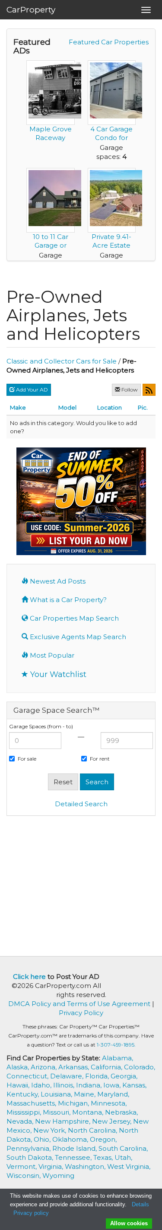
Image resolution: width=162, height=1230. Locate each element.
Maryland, (113, 1094)
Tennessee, (74, 1157)
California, (107, 1067)
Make (18, 407)
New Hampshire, (63, 1121)
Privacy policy (31, 1213)
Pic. (143, 407)
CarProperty (30, 10)
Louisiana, (57, 1094)
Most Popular (51, 655)
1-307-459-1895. (116, 1044)
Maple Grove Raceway (50, 133)
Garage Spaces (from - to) (41, 726)
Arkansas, (74, 1067)
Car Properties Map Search (73, 618)
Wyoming (58, 1175)
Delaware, (67, 1076)
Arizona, (44, 1067)
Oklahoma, (71, 1139)
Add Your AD (31, 389)
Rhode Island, (75, 1148)
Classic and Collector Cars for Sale (61, 361)
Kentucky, (23, 1094)
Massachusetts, (32, 1103)
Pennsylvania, (29, 1148)
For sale (27, 758)
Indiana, (89, 1085)
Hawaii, (18, 1085)
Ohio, (43, 1139)
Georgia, (124, 1076)
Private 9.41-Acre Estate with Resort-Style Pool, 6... (111, 250)
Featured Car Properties (109, 42)
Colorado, (139, 1067)
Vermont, (22, 1166)
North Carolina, (93, 1130)
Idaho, (42, 1085)
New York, (50, 1130)
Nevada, (20, 1121)
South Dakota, (30, 1157)
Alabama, (117, 1058)
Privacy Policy (81, 1013)
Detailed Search (81, 804)
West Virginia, (128, 1166)
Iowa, (112, 1085)
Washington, (86, 1166)
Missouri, (57, 1112)
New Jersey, (112, 1121)
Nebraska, (121, 1112)
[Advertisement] (81, 885)
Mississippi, (24, 1112)
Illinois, (64, 1085)
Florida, (98, 1076)
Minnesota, (109, 1103)
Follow (129, 389)
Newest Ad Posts (57, 581)
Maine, (85, 1094)
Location (109, 407)
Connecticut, (28, 1076)
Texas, (103, 1157)
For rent (100, 758)
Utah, (123, 1157)
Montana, (88, 1112)
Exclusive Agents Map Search (77, 637)
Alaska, (18, 1067)
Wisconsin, (24, 1175)
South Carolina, (123, 1148)
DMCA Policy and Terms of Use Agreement (79, 1004)
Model (67, 407)
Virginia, (51, 1166)
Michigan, (74, 1103)
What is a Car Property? (67, 600)
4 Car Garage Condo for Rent (111, 137)
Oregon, (103, 1139)
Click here (29, 976)
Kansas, (134, 1085)
